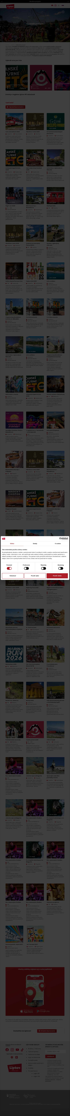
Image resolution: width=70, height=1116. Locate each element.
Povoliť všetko (57, 575)
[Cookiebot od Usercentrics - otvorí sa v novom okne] (60, 538)
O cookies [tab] (58, 543)
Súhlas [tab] (12, 543)
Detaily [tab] (35, 543)
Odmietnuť (13, 575)
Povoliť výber (35, 575)
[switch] (26, 568)
